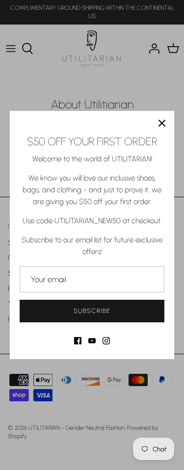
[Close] (162, 123)
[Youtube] (92, 340)
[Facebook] (77, 340)
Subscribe (92, 310)
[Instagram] (106, 340)
